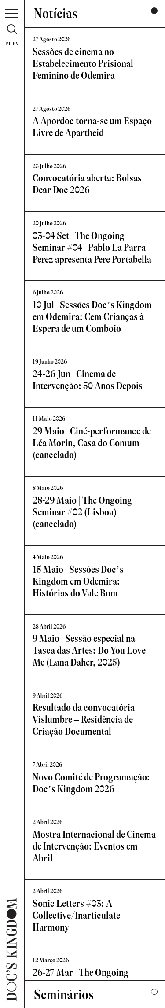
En (15, 44)
